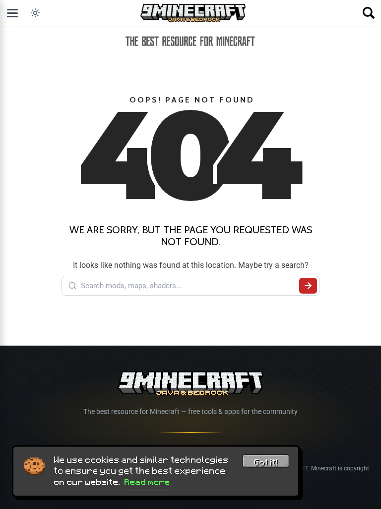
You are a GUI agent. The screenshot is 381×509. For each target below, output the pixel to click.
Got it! (266, 462)
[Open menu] (12, 12)
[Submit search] (308, 286)
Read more (147, 482)
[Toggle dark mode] (35, 12)
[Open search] (368, 12)
